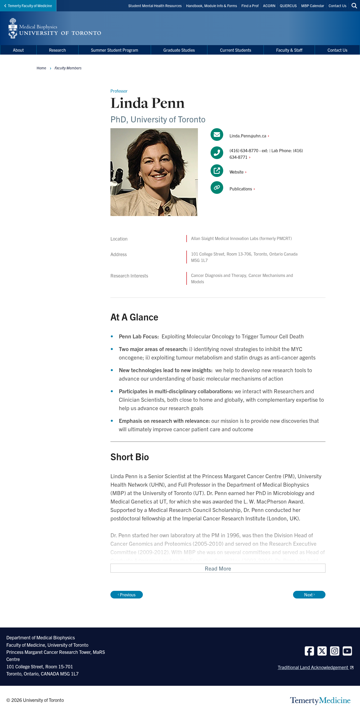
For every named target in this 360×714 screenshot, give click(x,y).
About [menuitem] (18, 49)
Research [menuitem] (57, 49)
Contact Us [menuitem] (337, 49)
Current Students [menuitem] (235, 49)
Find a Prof (250, 5)
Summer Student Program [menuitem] (114, 49)
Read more (218, 568)
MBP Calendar (312, 5)
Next (308, 594)
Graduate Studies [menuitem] (179, 49)
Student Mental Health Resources (155, 5)
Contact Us (337, 5)
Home (41, 67)
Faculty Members (68, 67)
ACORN (269, 5)
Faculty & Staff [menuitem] (289, 49)
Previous (127, 594)
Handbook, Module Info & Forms (211, 5)
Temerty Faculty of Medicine (30, 5)
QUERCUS (288, 5)
